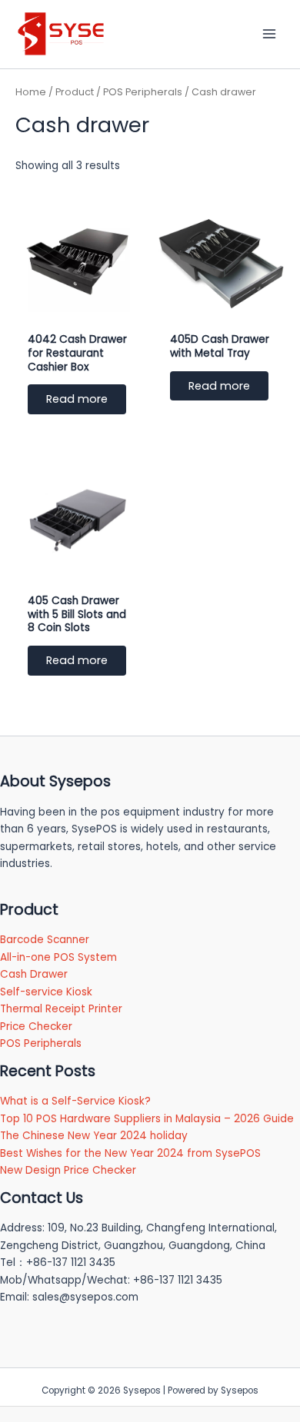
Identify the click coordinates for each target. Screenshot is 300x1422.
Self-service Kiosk (46, 992)
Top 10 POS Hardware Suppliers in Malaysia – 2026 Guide (147, 1118)
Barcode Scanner (44, 939)
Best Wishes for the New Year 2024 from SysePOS (130, 1153)
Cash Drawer (34, 974)
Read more (77, 399)
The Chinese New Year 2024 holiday (94, 1135)
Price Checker (36, 1026)
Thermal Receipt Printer (61, 1009)
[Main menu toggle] (270, 34)
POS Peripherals (142, 91)
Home (30, 91)
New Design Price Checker (68, 1170)
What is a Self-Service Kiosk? (75, 1101)
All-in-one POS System (58, 957)
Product (74, 91)
